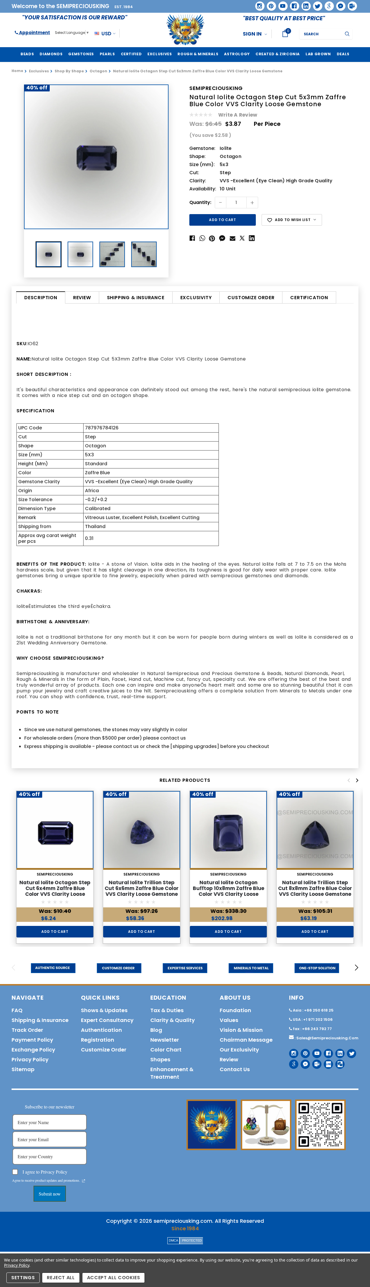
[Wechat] (337, 1062)
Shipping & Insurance (135, 297)
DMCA (173, 1240)
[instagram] (257, 3)
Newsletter (164, 1039)
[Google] (327, 4)
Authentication (101, 1030)
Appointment (34, 33)
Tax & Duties (167, 1010)
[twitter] (316, 4)
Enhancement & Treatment (171, 1073)
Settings (23, 1277)
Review (82, 297)
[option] (96, 156)
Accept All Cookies (113, 1277)
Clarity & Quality (172, 1020)
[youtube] (281, 4)
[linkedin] (304, 4)
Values (229, 1020)
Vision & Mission (241, 1030)
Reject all (61, 1277)
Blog (156, 1030)
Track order (27, 1030)
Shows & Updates (104, 1010)
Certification (309, 297)
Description (40, 297)
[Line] (326, 1062)
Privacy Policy (16, 1265)
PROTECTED (192, 1240)
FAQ (17, 1010)
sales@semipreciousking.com (327, 1038)
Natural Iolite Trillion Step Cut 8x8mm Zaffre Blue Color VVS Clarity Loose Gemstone (315, 888)
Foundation (235, 1010)
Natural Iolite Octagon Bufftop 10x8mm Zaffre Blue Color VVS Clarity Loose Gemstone (228, 891)
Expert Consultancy (107, 1020)
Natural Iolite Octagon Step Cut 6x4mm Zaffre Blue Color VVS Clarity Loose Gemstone (54, 891)
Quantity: (200, 203)
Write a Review (237, 114)
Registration (97, 1039)
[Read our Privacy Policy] (83, 1180)
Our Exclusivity (239, 1049)
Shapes (160, 1059)
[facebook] (292, 3)
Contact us (235, 1069)
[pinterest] (269, 4)
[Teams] (350, 4)
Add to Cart (54, 931)
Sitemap (23, 1069)
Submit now (50, 1194)
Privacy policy (30, 1059)
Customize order (250, 297)
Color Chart (166, 1049)
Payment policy (32, 1039)
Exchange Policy (33, 1049)
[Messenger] (338, 4)
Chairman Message (246, 1039)
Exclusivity (196, 297)
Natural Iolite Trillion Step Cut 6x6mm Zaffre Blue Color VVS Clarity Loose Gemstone (142, 888)
